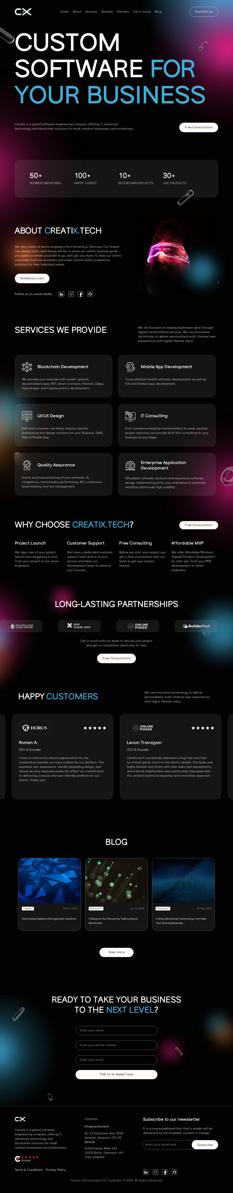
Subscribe (205, 1145)
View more (116, 952)
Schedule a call (32, 278)
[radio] (85, 727)
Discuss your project (38, 386)
